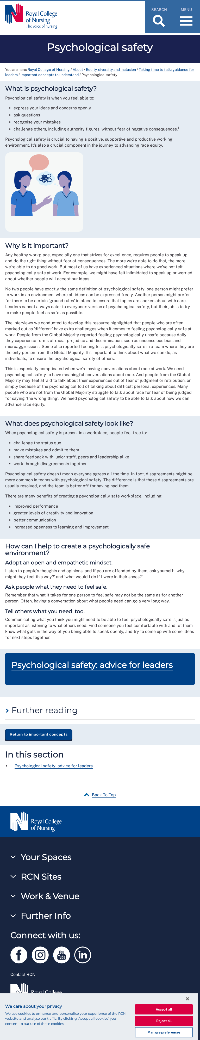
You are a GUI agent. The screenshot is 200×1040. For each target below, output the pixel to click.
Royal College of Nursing (49, 69)
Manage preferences (163, 1032)
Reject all (164, 1021)
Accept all (164, 1009)
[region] (99, 1016)
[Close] (187, 998)
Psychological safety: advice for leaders (92, 665)
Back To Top (104, 794)
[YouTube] (63, 953)
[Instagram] (42, 953)
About (78, 69)
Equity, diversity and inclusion (111, 69)
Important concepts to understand (50, 75)
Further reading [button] (43, 710)
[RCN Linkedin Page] (84, 953)
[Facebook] (21, 953)
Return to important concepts (38, 734)
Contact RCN (22, 974)
